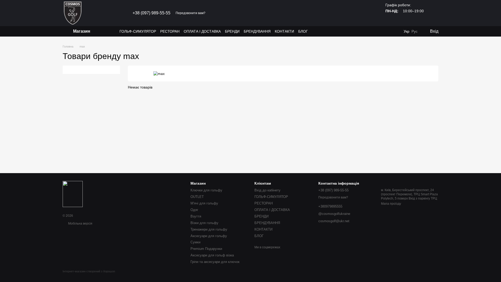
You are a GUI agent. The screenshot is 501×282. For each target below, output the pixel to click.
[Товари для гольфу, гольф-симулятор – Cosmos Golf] (73, 194)
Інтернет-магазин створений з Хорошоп (89, 271)
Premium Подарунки (206, 249)
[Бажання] (385, 31)
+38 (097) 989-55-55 (151, 13)
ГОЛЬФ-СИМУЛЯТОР (138, 31)
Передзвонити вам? (190, 13)
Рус (414, 31)
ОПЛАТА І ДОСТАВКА (202, 31)
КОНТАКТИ (284, 31)
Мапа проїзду (391, 203)
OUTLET (197, 197)
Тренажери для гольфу (208, 229)
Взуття (195, 216)
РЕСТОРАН (170, 31)
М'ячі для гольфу (204, 203)
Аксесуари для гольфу (208, 236)
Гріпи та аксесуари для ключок (215, 262)
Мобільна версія (79, 223)
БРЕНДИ (232, 31)
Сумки (195, 242)
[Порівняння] (395, 31)
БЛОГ (303, 31)
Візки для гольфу (204, 223)
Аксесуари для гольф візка (212, 255)
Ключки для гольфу (206, 190)
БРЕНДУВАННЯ (257, 31)
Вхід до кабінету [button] (267, 190)
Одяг (194, 210)
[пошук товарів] (110, 31)
